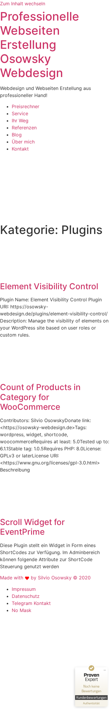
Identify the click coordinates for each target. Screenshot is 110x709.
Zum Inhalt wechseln (22, 3)
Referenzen (24, 128)
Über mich (23, 142)
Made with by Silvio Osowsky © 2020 (45, 578)
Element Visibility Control (49, 286)
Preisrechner (25, 106)
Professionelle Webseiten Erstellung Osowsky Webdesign (39, 44)
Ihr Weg (20, 120)
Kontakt (20, 149)
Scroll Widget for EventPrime (32, 527)
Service (20, 113)
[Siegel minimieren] (105, 670)
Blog (17, 135)
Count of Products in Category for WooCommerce (40, 397)
